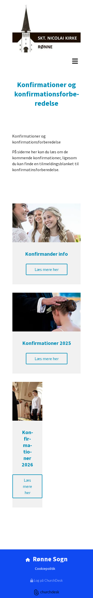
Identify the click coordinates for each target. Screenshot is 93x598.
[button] (46, 61)
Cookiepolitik (45, 568)
